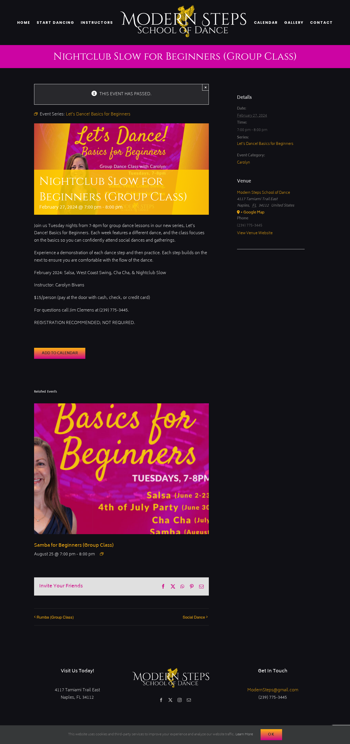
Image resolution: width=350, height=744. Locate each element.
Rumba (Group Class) (55, 617)
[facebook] (161, 700)
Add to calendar (60, 353)
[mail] (189, 700)
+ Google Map (252, 212)
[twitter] (170, 700)
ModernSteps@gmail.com (272, 690)
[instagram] (180, 700)
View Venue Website (255, 233)
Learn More (244, 735)
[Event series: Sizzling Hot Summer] (102, 553)
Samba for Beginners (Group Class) (74, 546)
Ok (271, 734)
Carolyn (243, 162)
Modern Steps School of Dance (263, 193)
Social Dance (194, 617)
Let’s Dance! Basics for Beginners (265, 144)
